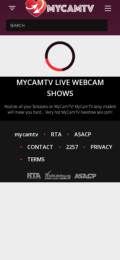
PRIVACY (101, 147)
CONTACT (40, 147)
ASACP (82, 134)
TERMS (36, 159)
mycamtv (26, 134)
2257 (72, 147)
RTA (56, 134)
